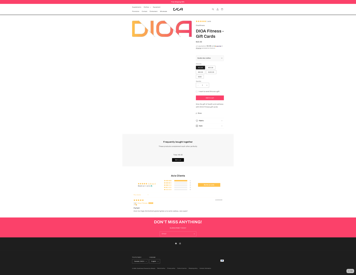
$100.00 (211, 72)
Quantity (198, 81)
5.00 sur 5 (152, 184)
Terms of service (182, 268)
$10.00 (200, 67)
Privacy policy (171, 268)
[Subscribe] (194, 233)
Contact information (205, 268)
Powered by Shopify (149, 268)
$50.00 (200, 72)
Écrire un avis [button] (209, 185)
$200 (200, 77)
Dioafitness (140, 268)
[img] (139, 200)
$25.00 (210, 67)
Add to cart (178, 160)
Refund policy (161, 268)
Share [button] (200, 113)
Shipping (198, 48)
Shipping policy (193, 268)
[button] (147, 7)
